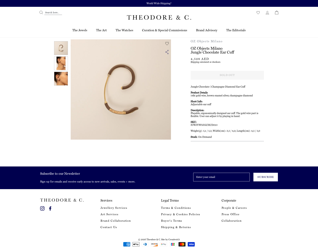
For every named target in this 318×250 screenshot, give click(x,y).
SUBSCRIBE (265, 176)
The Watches (124, 30)
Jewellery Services (113, 208)
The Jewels (79, 30)
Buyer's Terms (171, 220)
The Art (101, 30)
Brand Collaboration (115, 220)
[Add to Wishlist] (167, 43)
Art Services (109, 214)
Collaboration (232, 220)
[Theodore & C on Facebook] (50, 207)
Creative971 (174, 239)
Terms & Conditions (176, 208)
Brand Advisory (206, 30)
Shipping (195, 62)
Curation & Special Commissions (164, 30)
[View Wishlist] (258, 12)
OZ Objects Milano (207, 41)
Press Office (231, 214)
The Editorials (236, 30)
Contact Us (108, 227)
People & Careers (234, 208)
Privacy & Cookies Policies (180, 214)
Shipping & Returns (176, 227)
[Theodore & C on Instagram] (42, 207)
